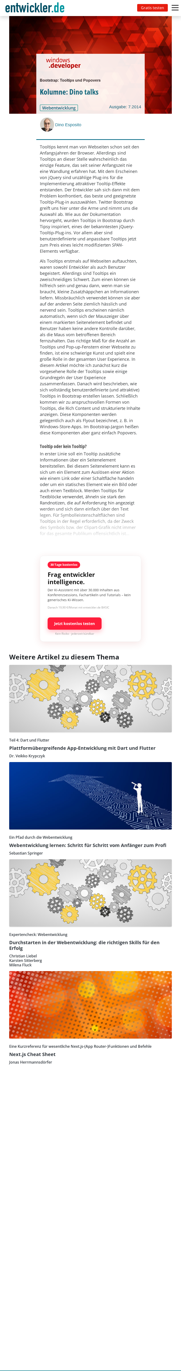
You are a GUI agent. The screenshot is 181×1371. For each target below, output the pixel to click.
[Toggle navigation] (36, 8)
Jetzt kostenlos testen (74, 623)
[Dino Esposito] (47, 124)
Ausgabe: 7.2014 (125, 107)
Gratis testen (152, 7)
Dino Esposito (68, 124)
